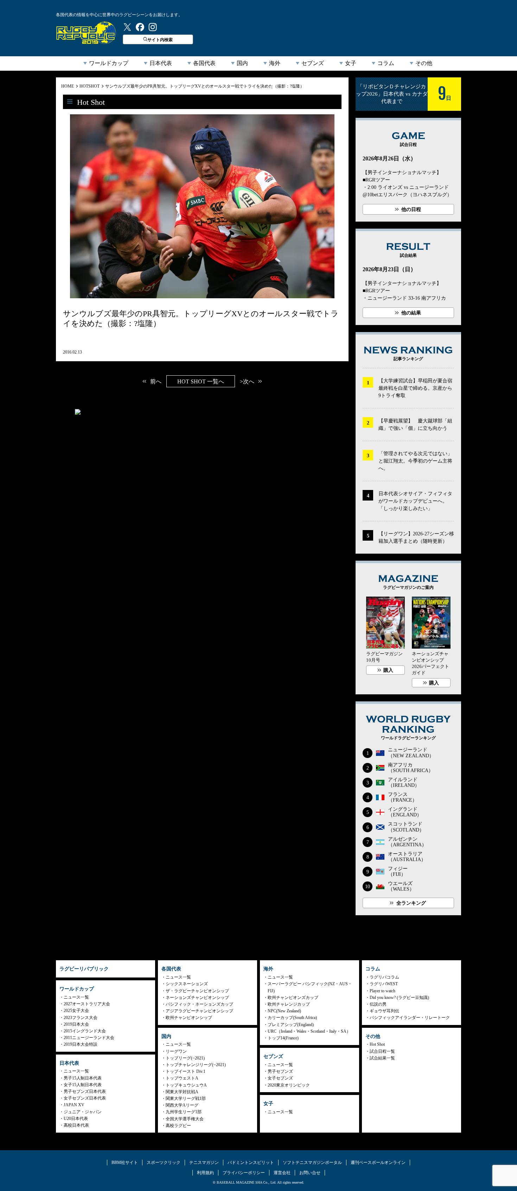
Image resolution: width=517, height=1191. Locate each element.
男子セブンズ (280, 1071)
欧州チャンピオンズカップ (293, 997)
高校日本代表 (76, 1125)
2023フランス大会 (80, 1017)
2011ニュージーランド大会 (89, 1037)
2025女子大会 (76, 1010)
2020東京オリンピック (289, 1085)
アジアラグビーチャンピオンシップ (199, 1010)
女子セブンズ (280, 1078)
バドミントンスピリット (251, 1162)
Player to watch (382, 990)
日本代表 (160, 63)
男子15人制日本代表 (83, 1078)
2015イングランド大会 (85, 1030)
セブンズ (312, 63)
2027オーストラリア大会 (87, 1003)
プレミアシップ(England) (291, 1024)
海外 (274, 63)
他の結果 (411, 313)
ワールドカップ (108, 63)
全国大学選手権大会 (185, 1118)
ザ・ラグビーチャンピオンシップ (197, 990)
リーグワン (176, 1051)
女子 (350, 63)
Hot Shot (377, 1044)
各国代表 (204, 63)
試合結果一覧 (382, 1058)
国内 (242, 63)
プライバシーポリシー (244, 1172)
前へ (155, 381)
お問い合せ (309, 1172)
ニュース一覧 (76, 997)
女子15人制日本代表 (83, 1084)
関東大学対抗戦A (182, 1091)
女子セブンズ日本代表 (85, 1098)
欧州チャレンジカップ (289, 1004)
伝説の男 (378, 1004)
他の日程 (411, 209)
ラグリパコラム (384, 977)
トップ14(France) (283, 1038)
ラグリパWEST (384, 983)
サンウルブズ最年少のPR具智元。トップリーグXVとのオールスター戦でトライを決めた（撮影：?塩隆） (204, 86)
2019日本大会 (76, 1024)
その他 (423, 63)
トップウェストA (182, 1078)
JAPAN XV (74, 1104)
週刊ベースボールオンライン (378, 1162)
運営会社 (282, 1172)
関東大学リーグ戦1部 (186, 1098)
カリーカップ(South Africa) (292, 1017)
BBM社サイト (124, 1162)
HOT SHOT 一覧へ (200, 381)
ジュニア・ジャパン (83, 1111)
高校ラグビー (178, 1125)
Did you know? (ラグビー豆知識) (399, 997)
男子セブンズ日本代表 (85, 1091)
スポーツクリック (163, 1162)
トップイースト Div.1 (185, 1071)
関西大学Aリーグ (182, 1105)
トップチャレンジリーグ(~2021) (196, 1064)
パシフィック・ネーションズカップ (199, 1004)
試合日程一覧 (382, 1051)
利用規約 (205, 1172)
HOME (67, 86)
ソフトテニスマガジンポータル (312, 1162)
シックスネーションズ (187, 983)
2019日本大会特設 (80, 1044)
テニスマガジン (204, 1162)
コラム (385, 63)
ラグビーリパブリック (86, 32)
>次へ (247, 381)
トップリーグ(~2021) (185, 1058)
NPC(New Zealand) (284, 1010)
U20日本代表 (76, 1118)
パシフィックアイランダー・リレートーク (410, 1017)
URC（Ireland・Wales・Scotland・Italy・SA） (309, 1031)
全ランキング (411, 903)
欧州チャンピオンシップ (189, 1017)
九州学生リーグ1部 (184, 1111)
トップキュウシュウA (186, 1085)
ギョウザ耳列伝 (384, 1010)
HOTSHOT (89, 86)
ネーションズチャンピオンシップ (197, 997)
